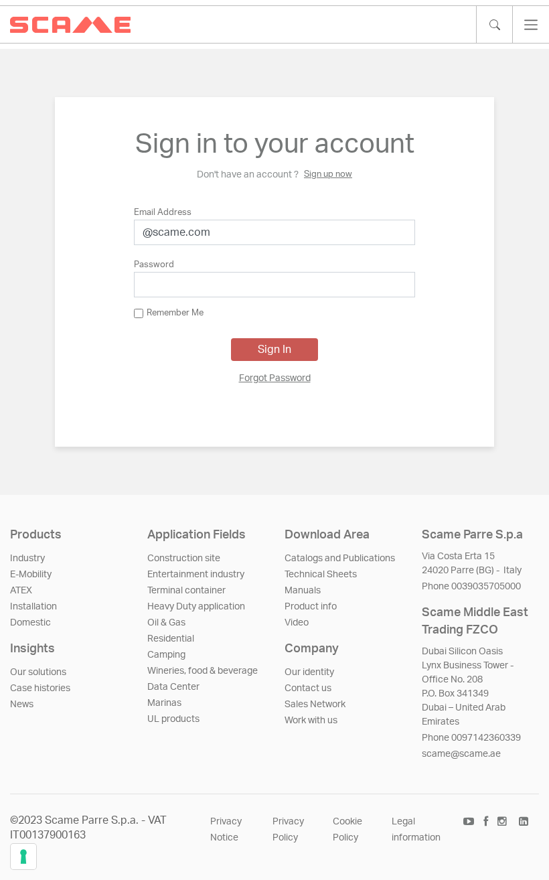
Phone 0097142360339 (471, 738)
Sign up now (328, 174)
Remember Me (175, 313)
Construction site (183, 558)
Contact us (308, 688)
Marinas (164, 703)
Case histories (40, 688)
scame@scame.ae (461, 754)
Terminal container (186, 590)
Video (297, 623)
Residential (170, 639)
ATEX (21, 590)
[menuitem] (275, 379)
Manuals (303, 590)
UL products (173, 719)
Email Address (162, 212)
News (21, 704)
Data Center (173, 687)
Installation (33, 606)
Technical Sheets (321, 574)
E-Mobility (31, 574)
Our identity (309, 672)
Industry (27, 558)
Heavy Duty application (196, 606)
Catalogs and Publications (340, 558)
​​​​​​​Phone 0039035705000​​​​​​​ (471, 586)
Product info (311, 606)
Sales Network (315, 704)
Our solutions (38, 672)
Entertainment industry (195, 574)
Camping (166, 655)
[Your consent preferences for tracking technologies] (23, 856)
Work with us (311, 720)
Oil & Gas (166, 623)
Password (154, 265)
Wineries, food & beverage (202, 671)
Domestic (30, 623)
